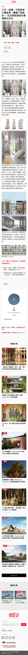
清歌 (10, 47)
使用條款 (10, 630)
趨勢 (13, 42)
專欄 (9, 42)
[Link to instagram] (13, 637)
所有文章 (14, 315)
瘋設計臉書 (7, 332)
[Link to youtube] (10, 637)
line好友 (7, 274)
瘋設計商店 (22, 327)
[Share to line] (7, 52)
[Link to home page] (14, 615)
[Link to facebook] (3, 637)
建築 (5, 42)
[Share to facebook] (5, 52)
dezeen (11, 256)
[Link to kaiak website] (9, 642)
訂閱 (24, 624)
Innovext (9, 653)
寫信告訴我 (4, 630)
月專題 (17, 42)
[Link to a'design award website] (9, 646)
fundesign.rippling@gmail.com (14, 312)
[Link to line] (6, 637)
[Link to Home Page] (14, 2)
